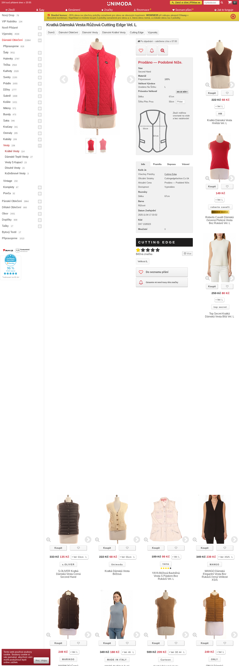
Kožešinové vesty (15, 173)
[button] (219, 106)
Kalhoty (7, 71)
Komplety (8, 187)
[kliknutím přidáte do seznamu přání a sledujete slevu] (227, 93)
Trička (6, 64)
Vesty (6, 145)
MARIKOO (68, 659)
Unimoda (117, 564)
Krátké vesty (12, 151)
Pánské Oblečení (12, 201)
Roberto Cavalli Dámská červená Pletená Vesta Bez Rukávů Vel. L (219, 220)
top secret (220, 307)
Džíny (6, 89)
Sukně (7, 95)
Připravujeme (11, 46)
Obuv (5, 213)
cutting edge (171, 174)
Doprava (171, 164)
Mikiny (7, 108)
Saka (6, 120)
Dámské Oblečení (12, 40)
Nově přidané (10, 27)
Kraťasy (7, 126)
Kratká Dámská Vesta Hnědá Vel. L (219, 122)
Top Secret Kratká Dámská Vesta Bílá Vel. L (219, 315)
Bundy (7, 114)
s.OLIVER (68, 564)
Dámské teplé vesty (16, 156)
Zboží (11, 9)
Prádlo (7, 83)
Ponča (7, 193)
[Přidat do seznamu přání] (141, 50)
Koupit (212, 93)
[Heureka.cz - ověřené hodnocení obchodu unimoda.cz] (10, 279)
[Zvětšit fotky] (207, 84)
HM (220, 113)
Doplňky (7, 219)
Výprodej (7, 33)
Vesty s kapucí (13, 162)
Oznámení (74, 9)
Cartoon (166, 660)
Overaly (7, 133)
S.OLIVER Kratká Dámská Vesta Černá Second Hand (68, 574)
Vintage (7, 181)
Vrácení (185, 164)
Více (188, 253)
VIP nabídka (9, 21)
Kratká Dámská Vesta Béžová (117, 572)
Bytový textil (9, 232)
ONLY (214, 659)
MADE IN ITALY (117, 660)
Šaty (5, 52)
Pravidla (157, 164)
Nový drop (8, 15)
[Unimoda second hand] (119, 5)
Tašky (5, 225)
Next (130, 79)
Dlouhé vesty (12, 167)
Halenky (8, 58)
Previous (63, 79)
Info (143, 164)
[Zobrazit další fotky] (231, 84)
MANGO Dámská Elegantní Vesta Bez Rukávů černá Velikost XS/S (215, 575)
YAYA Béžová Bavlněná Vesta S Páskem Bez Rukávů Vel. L (166, 576)
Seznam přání (184, 9)
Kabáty (7, 139)
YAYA (165, 564)
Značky (108, 9)
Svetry (7, 77)
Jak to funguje (225, 9)
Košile (7, 102)
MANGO (214, 564)
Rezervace (144, 9)
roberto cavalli (220, 207)
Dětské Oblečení (11, 207)
